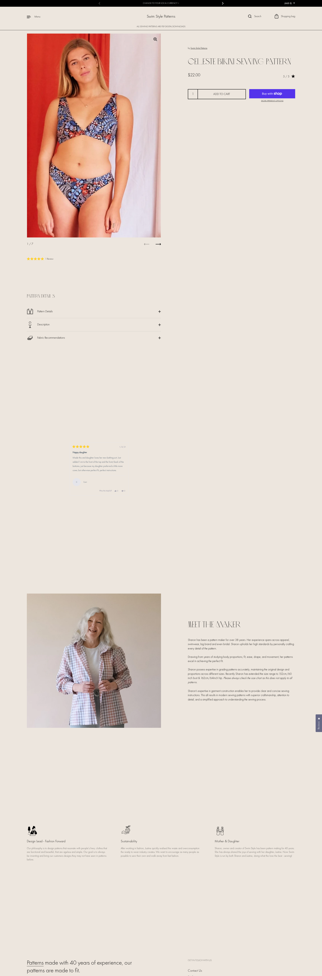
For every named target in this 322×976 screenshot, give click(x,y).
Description (43, 324)
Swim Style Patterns (161, 17)
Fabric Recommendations (51, 337)
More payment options (272, 101)
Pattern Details (45, 311)
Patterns (35, 963)
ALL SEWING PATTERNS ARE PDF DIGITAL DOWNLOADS (161, 27)
